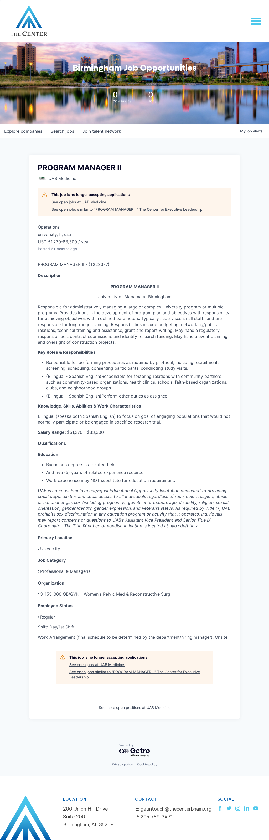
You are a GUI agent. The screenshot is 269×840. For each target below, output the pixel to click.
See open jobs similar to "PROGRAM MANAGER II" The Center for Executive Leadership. (127, 209)
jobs (62, 131)
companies (23, 131)
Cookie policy (147, 764)
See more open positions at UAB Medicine (134, 707)
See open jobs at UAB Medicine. (79, 202)
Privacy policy (122, 764)
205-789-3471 (156, 818)
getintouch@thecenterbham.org (176, 810)
